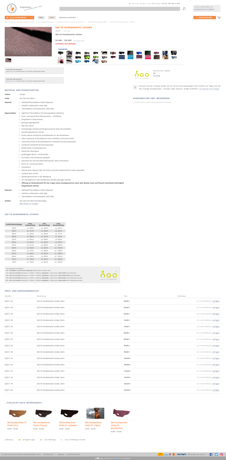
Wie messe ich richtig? (29, 204)
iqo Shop (156, 75)
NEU (41, 17)
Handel (61, 454)
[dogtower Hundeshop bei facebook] (211, 454)
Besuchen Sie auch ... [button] (197, 454)
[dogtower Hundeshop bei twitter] (216, 454)
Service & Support (68, 17)
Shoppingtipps (73, 454)
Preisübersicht (78, 40)
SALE (52, 17)
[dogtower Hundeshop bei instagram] (221, 454)
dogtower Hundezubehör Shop (26, 454)
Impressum (48, 454)
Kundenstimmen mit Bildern (204, 9)
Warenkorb (205, 17)
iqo (69, 31)
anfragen (216, 301)
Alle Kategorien (18, 17)
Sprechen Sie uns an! (11, 71)
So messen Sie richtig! (209, 89)
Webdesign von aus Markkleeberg (117, 458)
